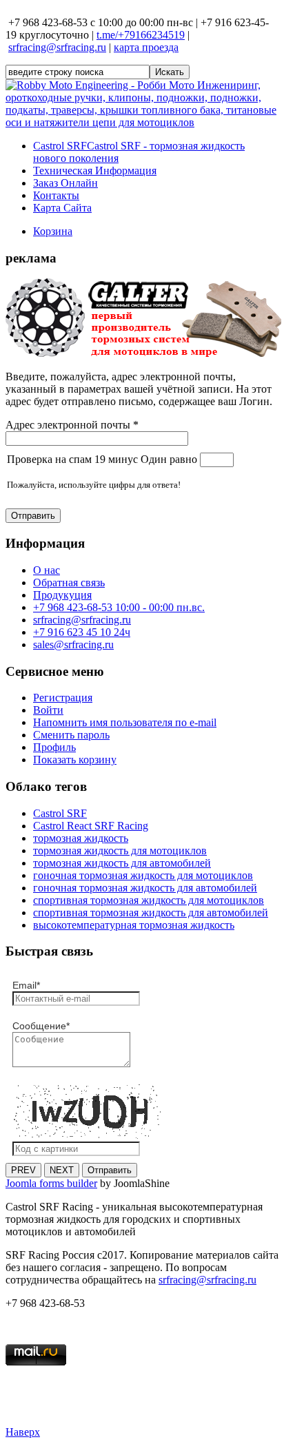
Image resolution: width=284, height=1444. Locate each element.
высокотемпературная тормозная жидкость (133, 925)
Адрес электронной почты (72, 425)
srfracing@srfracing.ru (57, 47)
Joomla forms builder (51, 1183)
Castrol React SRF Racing (90, 826)
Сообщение (41, 1025)
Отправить (33, 515)
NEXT (62, 1170)
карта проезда (146, 47)
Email (26, 985)
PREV (23, 1170)
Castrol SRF (60, 813)
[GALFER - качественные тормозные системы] (143, 353)
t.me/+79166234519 (141, 35)
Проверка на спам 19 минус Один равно (103, 459)
